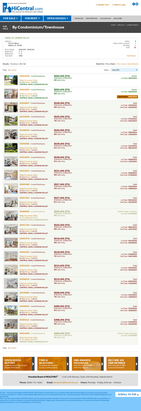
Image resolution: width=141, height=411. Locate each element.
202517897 (24, 198)
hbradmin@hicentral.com (65, 382)
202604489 (24, 184)
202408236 (24, 130)
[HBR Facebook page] (133, 4)
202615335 (24, 76)
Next (14, 70)
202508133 (24, 279)
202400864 (24, 293)
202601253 (24, 252)
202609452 (24, 211)
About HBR (118, 18)
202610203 (24, 89)
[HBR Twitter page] (136, 4)
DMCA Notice (39, 393)
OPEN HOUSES (56, 18)
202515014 (24, 171)
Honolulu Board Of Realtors (23, 8)
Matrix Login (119, 5)
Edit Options (131, 56)
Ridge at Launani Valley (28, 134)
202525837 (24, 103)
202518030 (24, 157)
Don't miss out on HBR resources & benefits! (116, 363)
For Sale (121, 25)
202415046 (24, 117)
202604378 (24, 238)
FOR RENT (31, 18)
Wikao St (28, 82)
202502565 (24, 144)
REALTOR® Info (91, 18)
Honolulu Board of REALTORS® (22, 393)
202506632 (24, 306)
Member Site (103, 5)
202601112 (24, 320)
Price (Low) (121, 64)
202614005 (24, 333)
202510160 (24, 266)
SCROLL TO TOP (127, 394)
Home (113, 25)
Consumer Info (105, 18)
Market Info (79, 18)
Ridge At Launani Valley (28, 80)
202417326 (24, 225)
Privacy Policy (49, 393)
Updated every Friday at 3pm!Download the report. (16, 363)
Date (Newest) (133, 64)
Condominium (132, 25)
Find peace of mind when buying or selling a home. (48, 363)
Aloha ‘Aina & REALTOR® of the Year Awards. (83, 363)
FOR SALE (9, 18)
